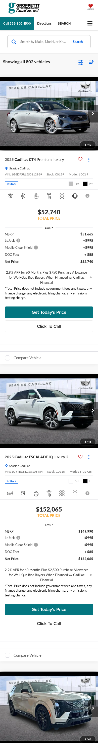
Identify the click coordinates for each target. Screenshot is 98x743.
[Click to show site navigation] (90, 23)
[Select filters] (81, 62)
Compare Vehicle (27, 357)
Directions (44, 23)
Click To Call (49, 326)
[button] (17, 23)
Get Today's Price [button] (49, 312)
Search (78, 42)
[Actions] (88, 159)
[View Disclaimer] (87, 196)
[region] (49, 267)
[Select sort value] (90, 61)
